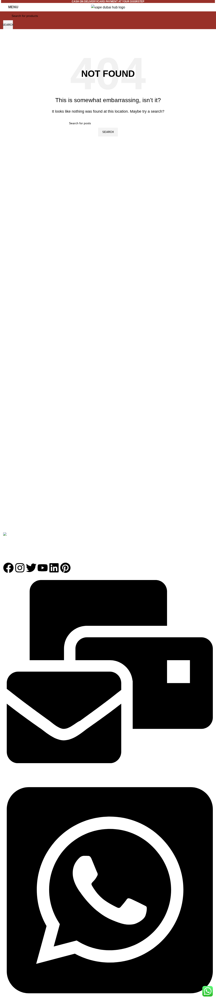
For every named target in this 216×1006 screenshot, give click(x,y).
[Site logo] (108, 7)
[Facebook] (8, 567)
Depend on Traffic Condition (84, 550)
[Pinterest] (65, 567)
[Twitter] (31, 567)
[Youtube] (42, 567)
